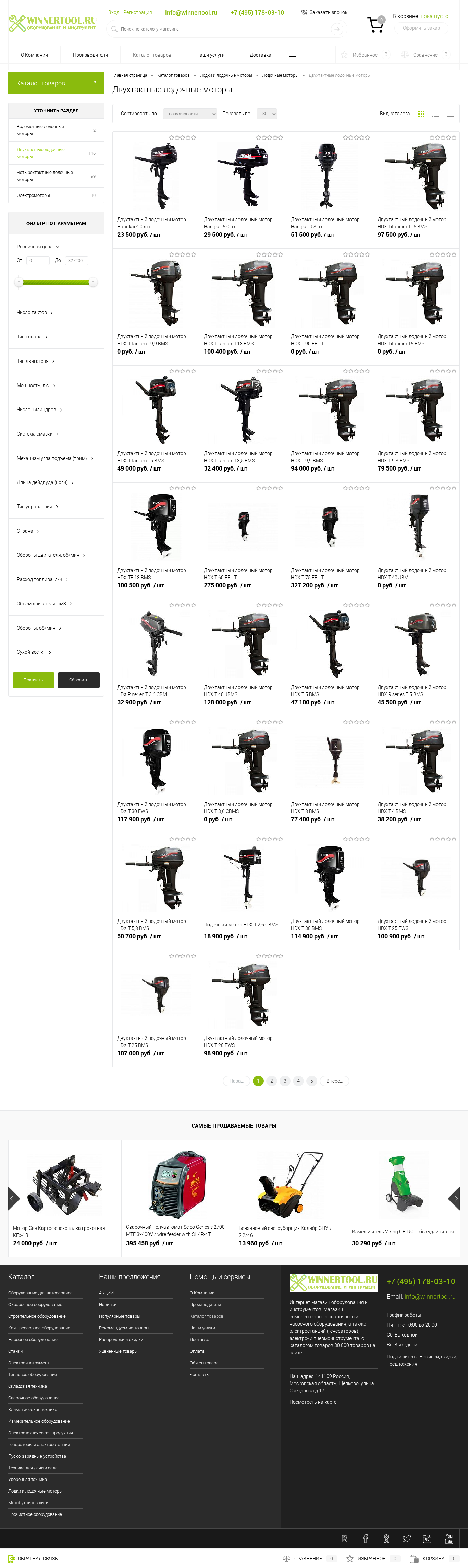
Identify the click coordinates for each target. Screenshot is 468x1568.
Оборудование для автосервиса (40, 1292)
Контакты (200, 1374)
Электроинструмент (28, 1362)
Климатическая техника (32, 1409)
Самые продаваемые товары (234, 1125)
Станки (15, 1351)
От (19, 260)
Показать (33, 679)
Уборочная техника (27, 1479)
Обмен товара (204, 1362)
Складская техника (27, 1386)
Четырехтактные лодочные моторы (45, 176)
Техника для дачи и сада (33, 1467)
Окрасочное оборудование (35, 1304)
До (58, 260)
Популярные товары (119, 1316)
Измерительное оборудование (39, 1421)
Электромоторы (33, 195)
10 (93, 195)
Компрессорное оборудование (39, 1327)
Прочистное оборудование (35, 1514)
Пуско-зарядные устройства (37, 1456)
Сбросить (78, 679)
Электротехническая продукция (40, 1432)
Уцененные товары (118, 1351)
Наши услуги (210, 55)
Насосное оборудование (33, 1339)
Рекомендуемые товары (124, 1327)
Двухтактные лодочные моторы (41, 153)
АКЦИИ (106, 1292)
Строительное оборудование (37, 1316)
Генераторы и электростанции (39, 1444)
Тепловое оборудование (32, 1374)
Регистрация (137, 12)
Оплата (197, 1351)
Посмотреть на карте (313, 1402)
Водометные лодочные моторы (40, 130)
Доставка (260, 55)
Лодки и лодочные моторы (35, 1491)
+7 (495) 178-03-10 (257, 12)
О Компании (34, 55)
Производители (90, 55)
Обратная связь (37, 1558)
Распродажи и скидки (121, 1339)
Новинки (107, 1304)
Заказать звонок (328, 12)
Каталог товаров (40, 83)
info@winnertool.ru (191, 12)
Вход (113, 12)
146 (92, 153)
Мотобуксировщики (28, 1502)
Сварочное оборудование (34, 1397)
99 (93, 176)
